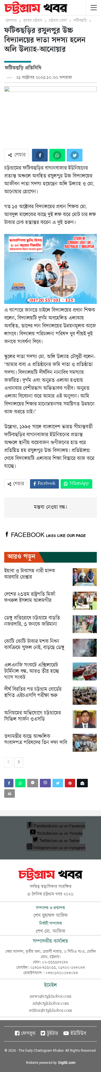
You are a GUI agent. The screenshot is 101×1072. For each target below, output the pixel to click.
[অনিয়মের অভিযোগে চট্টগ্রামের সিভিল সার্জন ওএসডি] (85, 719)
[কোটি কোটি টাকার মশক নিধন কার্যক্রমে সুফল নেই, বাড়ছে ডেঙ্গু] (85, 648)
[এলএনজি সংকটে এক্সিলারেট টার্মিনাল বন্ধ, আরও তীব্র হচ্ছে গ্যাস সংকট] (85, 671)
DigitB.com (66, 1063)
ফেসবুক (28, 1034)
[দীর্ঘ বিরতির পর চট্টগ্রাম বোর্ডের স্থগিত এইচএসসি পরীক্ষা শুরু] (85, 696)
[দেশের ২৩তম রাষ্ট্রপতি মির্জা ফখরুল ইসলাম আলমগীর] (85, 601)
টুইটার (52, 1034)
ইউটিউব (78, 1034)
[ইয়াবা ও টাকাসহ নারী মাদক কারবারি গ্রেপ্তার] (85, 577)
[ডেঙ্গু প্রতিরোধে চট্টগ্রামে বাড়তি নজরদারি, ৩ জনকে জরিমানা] (85, 624)
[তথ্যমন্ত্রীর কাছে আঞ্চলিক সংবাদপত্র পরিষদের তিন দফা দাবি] (85, 743)
